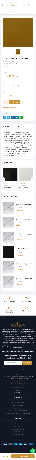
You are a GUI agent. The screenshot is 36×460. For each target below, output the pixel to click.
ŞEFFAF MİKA (18, 408)
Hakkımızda (18, 12)
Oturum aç (18, 424)
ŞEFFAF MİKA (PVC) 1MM (23, 219)
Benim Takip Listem (18, 429)
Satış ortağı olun (18, 434)
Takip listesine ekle (9, 108)
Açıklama (6, 126)
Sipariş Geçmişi (18, 426)
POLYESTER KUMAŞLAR (18, 403)
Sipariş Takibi (18, 432)
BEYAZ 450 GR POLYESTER (23, 188)
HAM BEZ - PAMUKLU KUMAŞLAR (18, 410)
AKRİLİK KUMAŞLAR (18, 405)
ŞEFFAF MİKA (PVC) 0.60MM (23, 234)
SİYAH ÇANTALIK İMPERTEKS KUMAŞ (24, 249)
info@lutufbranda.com (18, 388)
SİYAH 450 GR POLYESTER (8, 188)
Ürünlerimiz (29, 12)
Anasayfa (7, 12)
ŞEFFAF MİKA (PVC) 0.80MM (23, 205)
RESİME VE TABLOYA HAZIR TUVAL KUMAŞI (18, 413)
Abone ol (27, 362)
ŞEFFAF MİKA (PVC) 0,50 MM (24, 264)
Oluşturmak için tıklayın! (18, 383)
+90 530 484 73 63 (18, 392)
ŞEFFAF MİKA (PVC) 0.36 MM (24, 279)
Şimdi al (15, 102)
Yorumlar (16, 126)
